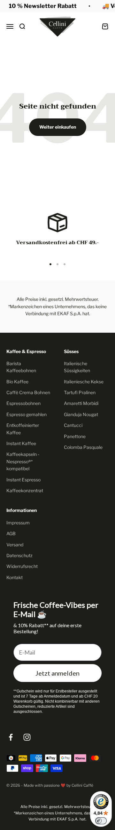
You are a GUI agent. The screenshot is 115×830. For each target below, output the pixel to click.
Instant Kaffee (21, 443)
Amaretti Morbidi (81, 403)
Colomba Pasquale (83, 447)
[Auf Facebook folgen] (10, 737)
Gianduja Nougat (81, 414)
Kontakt (14, 577)
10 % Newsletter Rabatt (42, 6)
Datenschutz (19, 555)
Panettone (75, 436)
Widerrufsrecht (22, 566)
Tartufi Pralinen (80, 392)
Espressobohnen (23, 403)
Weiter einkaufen (57, 127)
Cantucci (73, 425)
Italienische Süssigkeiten (77, 367)
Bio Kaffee (17, 381)
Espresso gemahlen (26, 414)
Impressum (18, 522)
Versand (14, 544)
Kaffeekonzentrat (24, 490)
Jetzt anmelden (57, 673)
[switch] (101, 820)
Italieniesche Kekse (83, 381)
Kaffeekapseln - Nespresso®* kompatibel (22, 461)
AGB (11, 533)
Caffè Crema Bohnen (28, 392)
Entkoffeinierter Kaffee (22, 428)
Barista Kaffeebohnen (21, 367)
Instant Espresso (23, 479)
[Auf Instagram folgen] (27, 737)
